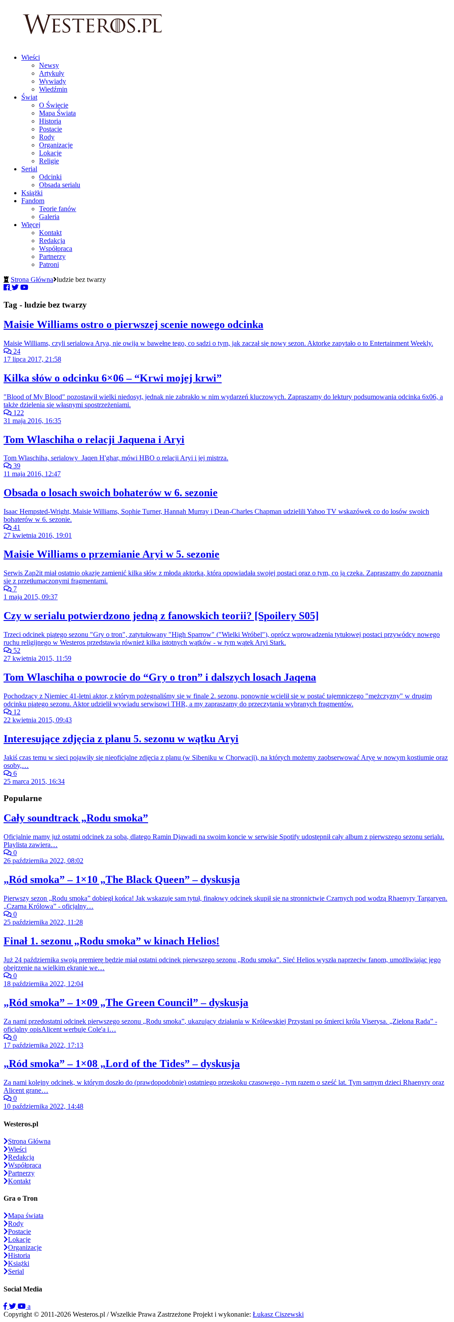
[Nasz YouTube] (22, 1306)
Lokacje (50, 153)
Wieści (30, 57)
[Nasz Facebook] (6, 1306)
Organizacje (56, 145)
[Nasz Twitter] (13, 1306)
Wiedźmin (53, 89)
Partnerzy (52, 256)
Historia (50, 121)
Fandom (32, 200)
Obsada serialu (59, 185)
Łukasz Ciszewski (278, 1314)
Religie (49, 161)
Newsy (49, 65)
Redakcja (52, 240)
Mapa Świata (57, 113)
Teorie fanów (57, 208)
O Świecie (53, 105)
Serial (29, 169)
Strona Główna (32, 279)
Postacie (50, 129)
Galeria (49, 216)
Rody (47, 137)
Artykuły (51, 73)
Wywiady (52, 81)
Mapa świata (25, 1215)
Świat (29, 97)
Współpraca (55, 248)
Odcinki (50, 177)
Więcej (30, 224)
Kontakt (50, 232)
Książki (32, 193)
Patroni (49, 264)
